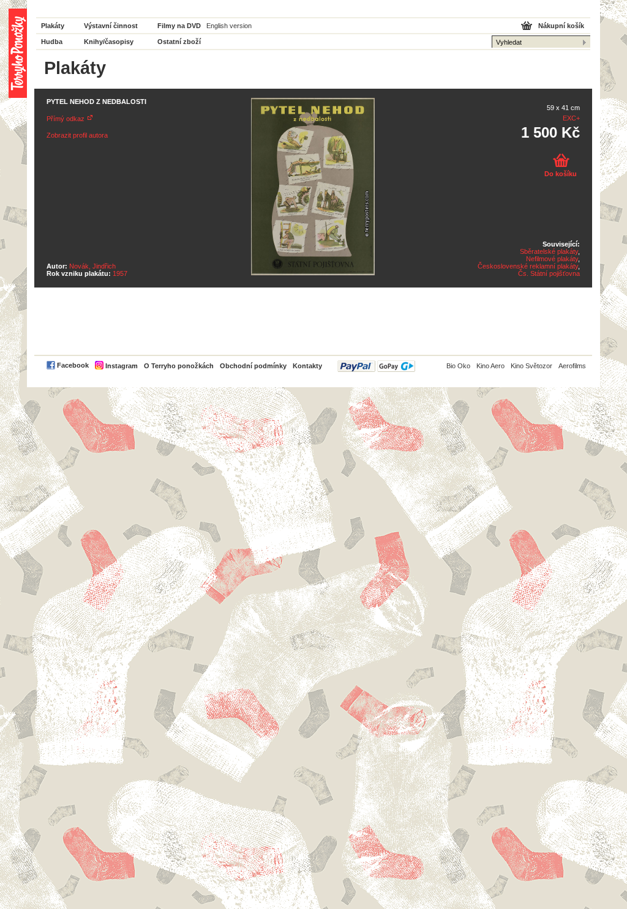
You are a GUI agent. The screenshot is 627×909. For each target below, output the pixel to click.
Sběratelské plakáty (549, 251)
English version (229, 25)
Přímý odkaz (65, 118)
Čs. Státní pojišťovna (549, 273)
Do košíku (560, 173)
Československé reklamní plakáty (528, 266)
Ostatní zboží (179, 41)
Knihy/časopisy (108, 41)
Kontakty (307, 365)
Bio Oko (458, 365)
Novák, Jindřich (92, 266)
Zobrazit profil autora (77, 135)
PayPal (376, 366)
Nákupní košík (561, 25)
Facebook (73, 365)
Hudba (51, 41)
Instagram (121, 365)
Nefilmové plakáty (552, 258)
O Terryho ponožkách (179, 365)
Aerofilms (572, 365)
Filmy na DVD (179, 25)
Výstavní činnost (111, 25)
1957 (120, 273)
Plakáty (52, 25)
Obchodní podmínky (253, 365)
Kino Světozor (531, 365)
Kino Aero (490, 365)
